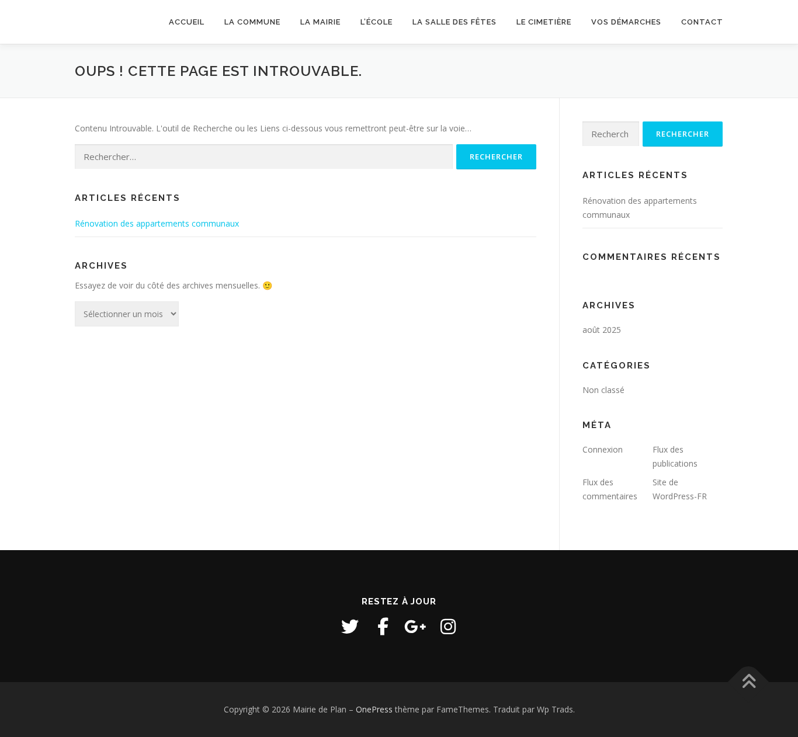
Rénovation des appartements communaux (157, 223)
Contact (702, 22)
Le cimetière (543, 22)
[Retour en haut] (748, 682)
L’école (376, 22)
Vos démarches (626, 22)
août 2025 (601, 329)
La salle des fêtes (454, 22)
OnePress (374, 709)
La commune (252, 22)
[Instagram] (448, 626)
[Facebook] (382, 626)
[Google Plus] (415, 626)
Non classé (603, 389)
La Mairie (320, 22)
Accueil (186, 22)
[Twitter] (350, 626)
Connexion (602, 449)
